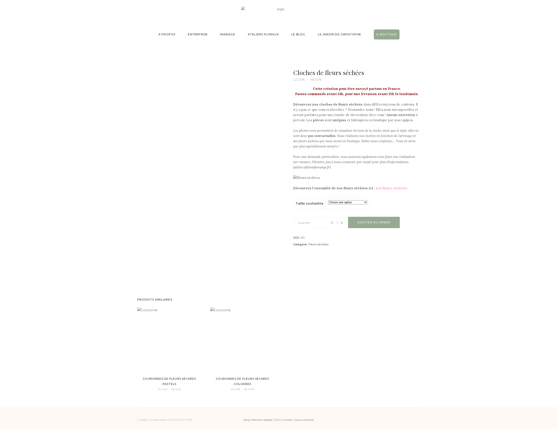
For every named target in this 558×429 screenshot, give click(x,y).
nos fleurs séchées (391, 188)
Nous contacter (304, 419)
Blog (247, 419)
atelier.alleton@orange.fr (312, 167)
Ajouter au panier (373, 222)
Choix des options (156, 388)
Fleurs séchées (318, 244)
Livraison (287, 419)
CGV (277, 419)
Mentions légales (262, 419)
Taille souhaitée (309, 203)
